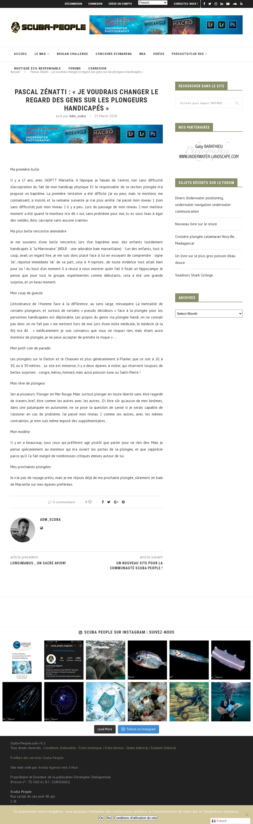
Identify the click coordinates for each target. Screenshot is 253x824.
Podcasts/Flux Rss (188, 54)
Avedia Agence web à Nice (58, 767)
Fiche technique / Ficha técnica (101, 748)
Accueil (20, 54)
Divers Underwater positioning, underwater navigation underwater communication (203, 205)
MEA (142, 54)
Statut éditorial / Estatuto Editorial (151, 748)
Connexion (95, 3)
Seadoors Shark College (194, 275)
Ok (101, 818)
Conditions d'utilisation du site (135, 818)
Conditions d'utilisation (59, 748)
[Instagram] (37, 675)
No (109, 818)
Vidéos (158, 54)
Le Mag (40, 54)
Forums (74, 68)
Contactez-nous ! (186, 3)
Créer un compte (120, 3)
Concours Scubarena (114, 54)
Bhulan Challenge (72, 54)
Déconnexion (73, 3)
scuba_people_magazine (19, 644)
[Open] (22, 660)
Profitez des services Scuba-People (36, 757)
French (221, 821)
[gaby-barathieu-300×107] (209, 142)
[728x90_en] (166, 17)
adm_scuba (77, 116)
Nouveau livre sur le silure (196, 224)
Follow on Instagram (141, 729)
